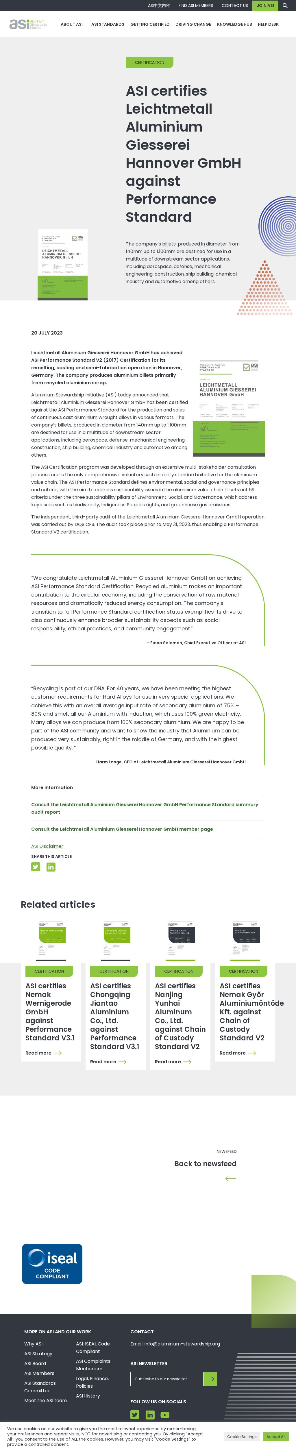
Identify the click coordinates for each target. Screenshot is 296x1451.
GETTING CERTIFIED (150, 24)
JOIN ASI (265, 5)
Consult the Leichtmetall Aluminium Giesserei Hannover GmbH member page (122, 829)
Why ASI (33, 1344)
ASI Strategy (38, 1353)
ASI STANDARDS (107, 24)
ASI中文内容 (159, 5)
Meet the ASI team (45, 1400)
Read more (38, 1053)
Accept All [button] (276, 1436)
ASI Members (39, 1373)
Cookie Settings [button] (242, 1436)
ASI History (88, 1396)
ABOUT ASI (72, 24)
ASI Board (35, 1363)
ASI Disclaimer (47, 846)
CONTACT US (235, 5)
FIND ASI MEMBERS (196, 5)
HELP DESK (268, 24)
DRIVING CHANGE (193, 24)
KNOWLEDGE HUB (234, 24)
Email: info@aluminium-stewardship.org (175, 1344)
